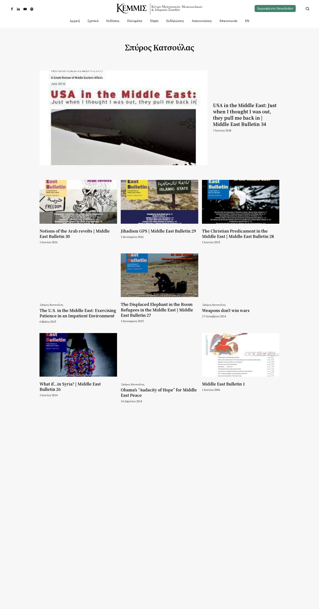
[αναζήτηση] (307, 9)
